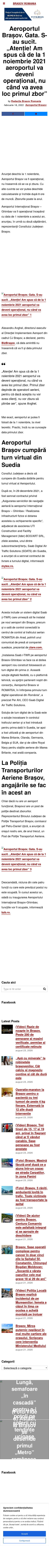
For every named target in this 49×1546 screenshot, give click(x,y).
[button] (44, 989)
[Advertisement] (24, 145)
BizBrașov (8, 343)
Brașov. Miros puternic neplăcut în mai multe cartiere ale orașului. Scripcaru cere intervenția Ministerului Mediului (31, 1336)
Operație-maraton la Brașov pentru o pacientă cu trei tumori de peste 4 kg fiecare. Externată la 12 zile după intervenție (30, 1101)
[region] (24, 1525)
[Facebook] (13, 114)
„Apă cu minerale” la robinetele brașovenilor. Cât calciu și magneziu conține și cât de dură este (31, 1068)
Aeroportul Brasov (36, 105)
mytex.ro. (8, 566)
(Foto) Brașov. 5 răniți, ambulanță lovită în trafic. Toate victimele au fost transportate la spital (31, 1196)
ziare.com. (35, 647)
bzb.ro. (6, 912)
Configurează (24, 1540)
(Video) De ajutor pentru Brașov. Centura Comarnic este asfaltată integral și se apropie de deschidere (31, 1225)
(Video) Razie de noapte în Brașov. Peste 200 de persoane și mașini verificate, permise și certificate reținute (30, 1036)
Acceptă (24, 1533)
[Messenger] (36, 114)
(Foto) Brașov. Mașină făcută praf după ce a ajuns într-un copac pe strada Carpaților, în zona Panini (31, 1168)
